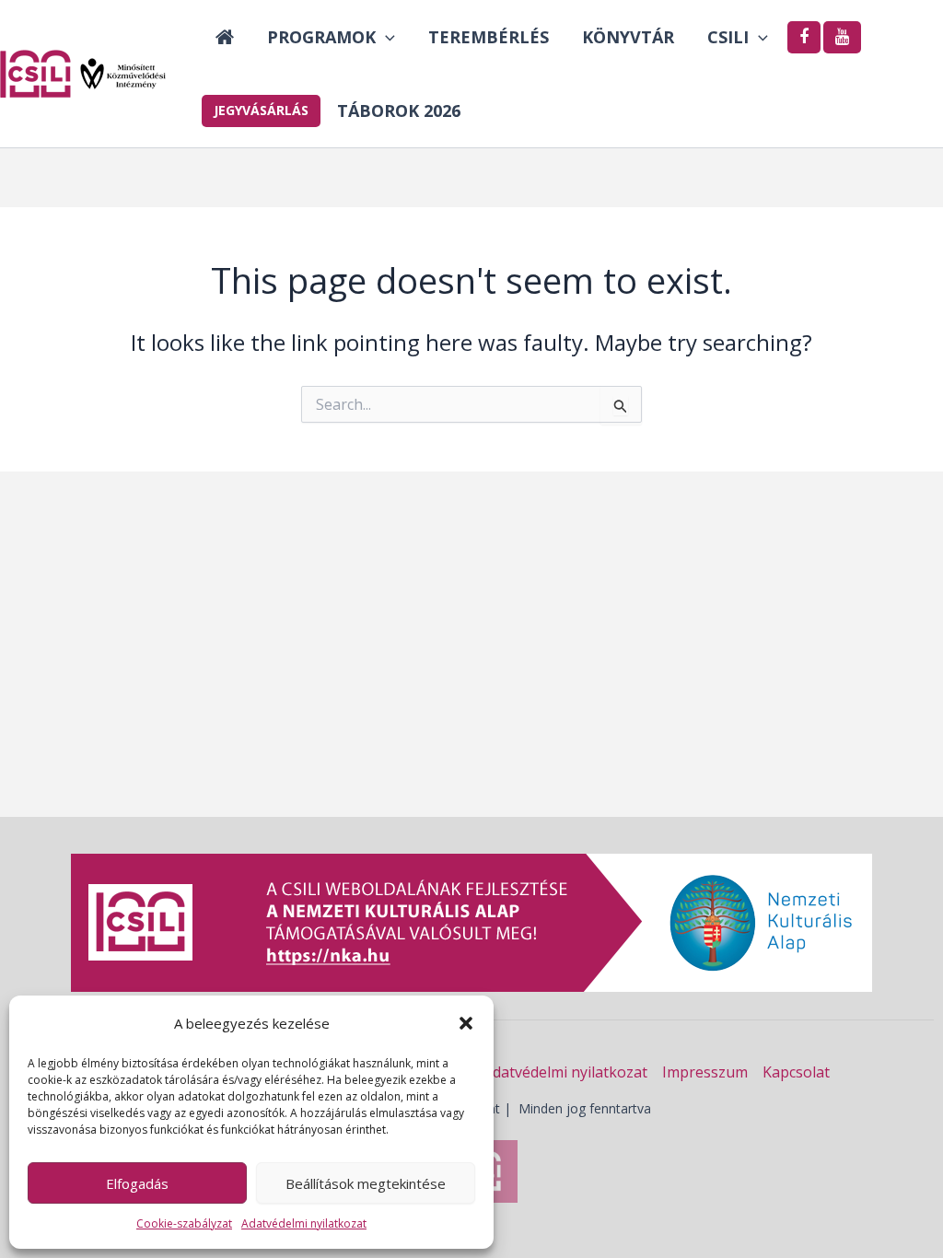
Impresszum (705, 1072)
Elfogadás (137, 1183)
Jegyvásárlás (261, 110)
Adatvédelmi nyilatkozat (304, 1223)
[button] (466, 1023)
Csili (728, 37)
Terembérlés (488, 37)
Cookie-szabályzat (184, 1223)
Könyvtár (628, 37)
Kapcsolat (796, 1072)
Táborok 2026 (398, 110)
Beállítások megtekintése (365, 1183)
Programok (321, 37)
